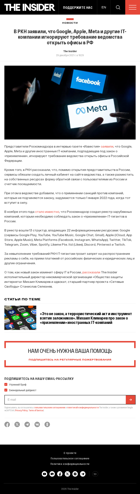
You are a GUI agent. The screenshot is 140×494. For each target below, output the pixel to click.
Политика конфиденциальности (70, 463)
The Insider (70, 51)
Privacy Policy (21, 410)
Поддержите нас (78, 7)
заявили (107, 146)
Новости (70, 23)
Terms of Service (36, 410)
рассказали (91, 272)
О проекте (70, 452)
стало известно (47, 211)
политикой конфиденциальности (83, 407)
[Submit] (130, 399)
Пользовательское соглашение (70, 458)
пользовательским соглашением (49, 407)
